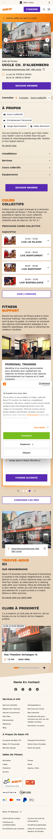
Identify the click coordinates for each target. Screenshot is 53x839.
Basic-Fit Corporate (11, 744)
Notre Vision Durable (37, 744)
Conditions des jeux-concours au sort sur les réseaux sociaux (38, 719)
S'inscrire (32, 9)
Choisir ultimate (26, 478)
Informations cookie (11, 818)
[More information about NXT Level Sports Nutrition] (25, 792)
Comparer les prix (26, 500)
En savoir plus (9, 146)
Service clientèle (10, 705)
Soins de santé (34, 748)
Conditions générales (37, 825)
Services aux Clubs (36, 709)
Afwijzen (26, 453)
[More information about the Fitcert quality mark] (30, 782)
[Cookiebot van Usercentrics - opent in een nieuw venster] (39, 384)
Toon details (39, 427)
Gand (30, 764)
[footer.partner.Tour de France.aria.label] (13, 782)
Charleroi (7, 768)
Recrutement (33, 713)
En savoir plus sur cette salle (17, 598)
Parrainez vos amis (36, 726)
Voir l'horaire (26, 294)
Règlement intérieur (11, 709)
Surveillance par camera (13, 829)
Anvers (6, 772)
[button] (3, 2)
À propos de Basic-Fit (12, 740)
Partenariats (8, 720)
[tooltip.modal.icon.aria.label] (39, 461)
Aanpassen (25, 444)
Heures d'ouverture (11, 713)
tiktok (37, 689)
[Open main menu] (48, 9)
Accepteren (26, 436)
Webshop (7, 724)
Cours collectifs (38, 98)
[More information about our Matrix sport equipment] (10, 792)
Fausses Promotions (36, 740)
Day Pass (6, 716)
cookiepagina (32, 415)
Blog (4, 728)
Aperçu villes (33, 768)
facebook (16, 689)
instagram (30, 689)
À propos (23, 98)
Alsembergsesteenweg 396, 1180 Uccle (21, 70)
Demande (43, 9)
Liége (5, 764)
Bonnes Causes (9, 748)
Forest (30, 760)
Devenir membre (26, 86)
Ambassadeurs (34, 705)
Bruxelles (7, 760)
